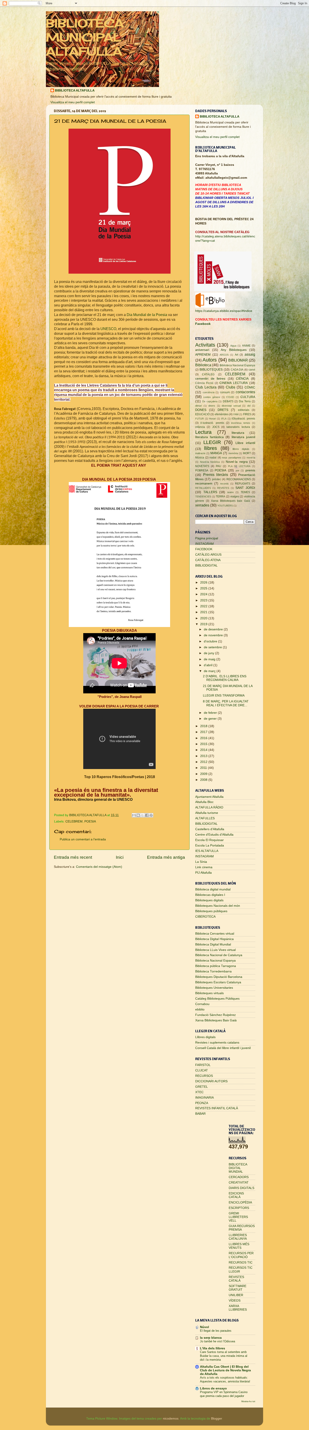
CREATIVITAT (239, 1182)
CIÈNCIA (242, 378)
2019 (204, 624)
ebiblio (199, 1009)
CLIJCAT (201, 1070)
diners (211, 405)
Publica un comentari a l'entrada (83, 839)
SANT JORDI (245, 488)
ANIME (246, 345)
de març (210, 671)
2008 (204, 779)
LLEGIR (212, 442)
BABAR (200, 1113)
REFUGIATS (242, 483)
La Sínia (201, 861)
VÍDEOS (234, 1300)
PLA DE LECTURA (239, 466)
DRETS (223, 410)
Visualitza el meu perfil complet (72, 102)
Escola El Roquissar (209, 840)
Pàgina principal (206, 538)
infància (200, 427)
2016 (204, 738)
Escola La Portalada (209, 845)
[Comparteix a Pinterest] (151, 815)
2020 (204, 618)
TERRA (220, 496)
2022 (204, 606)
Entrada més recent (73, 857)
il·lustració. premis (212, 422)
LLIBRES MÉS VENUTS (239, 1245)
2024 (204, 594)
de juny (209, 653)
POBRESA (201, 470)
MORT (247, 453)
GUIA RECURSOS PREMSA (242, 1227)
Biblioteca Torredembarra (213, 971)
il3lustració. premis (243, 418)
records (224, 483)
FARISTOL (203, 1065)
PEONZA (201, 1103)
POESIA (90, 821)
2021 (204, 612)
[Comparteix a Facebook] (147, 815)
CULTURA (247, 397)
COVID (230, 397)
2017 (204, 732)
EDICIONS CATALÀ (236, 1195)
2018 (204, 726)
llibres (210, 448)
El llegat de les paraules (215, 1330)
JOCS (215, 427)
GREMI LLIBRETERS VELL (238, 1217)
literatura (238, 432)
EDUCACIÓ (202, 414)
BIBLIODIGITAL (206, 565)
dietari (198, 405)
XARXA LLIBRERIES (238, 1307)
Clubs (230, 387)
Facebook (203, 324)
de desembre (214, 629)
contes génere (211, 397)
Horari (212, 418)
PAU (218, 466)
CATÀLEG (208, 374)
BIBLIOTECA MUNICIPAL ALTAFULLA (85, 37)
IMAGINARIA (204, 1097)
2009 (204, 774)
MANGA (216, 453)
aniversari (202, 350)
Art (236, 354)
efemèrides (221, 414)
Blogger (216, 1418)
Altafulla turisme (206, 813)
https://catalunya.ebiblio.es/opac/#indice (223, 311)
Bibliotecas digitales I (210, 895)
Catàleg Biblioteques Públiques (217, 998)
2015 (204, 744)
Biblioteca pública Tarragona (215, 966)
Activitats (205, 345)
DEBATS (228, 401)
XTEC (199, 1092)
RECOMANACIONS (238, 479)
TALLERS (210, 492)
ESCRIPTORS (239, 1208)
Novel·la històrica (210, 462)
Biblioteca (203, 365)
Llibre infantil (245, 443)
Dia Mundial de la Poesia (147, 315)
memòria (233, 453)
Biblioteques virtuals (209, 993)
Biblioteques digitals (209, 900)
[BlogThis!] (138, 815)
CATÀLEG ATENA (208, 560)
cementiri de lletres (210, 378)
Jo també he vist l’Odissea (217, 1341)
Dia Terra (245, 401)
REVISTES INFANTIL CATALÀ (216, 1108)
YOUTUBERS (225, 505)
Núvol (204, 1327)
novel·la (251, 457)
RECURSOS (204, 1076)
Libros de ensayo (213, 1388)
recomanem (203, 483)
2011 (204, 767)
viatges (234, 496)
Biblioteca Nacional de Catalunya (218, 955)
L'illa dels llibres (212, 1348)
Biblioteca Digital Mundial (213, 944)
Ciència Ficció (204, 383)
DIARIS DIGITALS (241, 1188)
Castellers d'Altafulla (209, 829)
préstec (216, 479)
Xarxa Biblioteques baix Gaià (230, 500)
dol (248, 405)
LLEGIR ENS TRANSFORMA (224, 695)
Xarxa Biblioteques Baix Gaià (216, 1020)
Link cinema (203, 867)
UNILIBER (236, 1295)
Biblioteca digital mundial (213, 889)
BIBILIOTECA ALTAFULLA (75, 90)
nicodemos (170, 1418)
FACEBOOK (203, 549)
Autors (209, 360)
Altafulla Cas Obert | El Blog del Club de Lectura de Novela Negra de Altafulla (225, 1370)
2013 (204, 756)
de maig (210, 659)
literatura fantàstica (209, 437)
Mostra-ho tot (248, 1401)
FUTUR (199, 418)
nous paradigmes (231, 457)
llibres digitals (241, 449)
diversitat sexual (231, 405)
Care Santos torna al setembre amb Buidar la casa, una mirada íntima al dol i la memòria (223, 1355)
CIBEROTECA (205, 916)
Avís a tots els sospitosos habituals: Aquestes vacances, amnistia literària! (225, 1379)
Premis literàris (215, 475)
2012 (204, 762)
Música (199, 457)
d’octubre (211, 641)
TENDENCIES (203, 496)
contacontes (245, 392)
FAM (235, 414)
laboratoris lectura (238, 427)
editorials (243, 410)
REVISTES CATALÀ (236, 1278)
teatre (230, 492)
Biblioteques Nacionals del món (217, 905)
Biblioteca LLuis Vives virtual (215, 950)
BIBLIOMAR (238, 360)
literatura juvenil (243, 437)
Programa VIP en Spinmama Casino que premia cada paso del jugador (223, 1394)
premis (250, 470)
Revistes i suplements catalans (217, 1042)
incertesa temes (240, 423)
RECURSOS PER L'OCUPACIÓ (241, 1255)
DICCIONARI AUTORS (211, 1081)
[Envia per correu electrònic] (134, 815)
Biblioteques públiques (211, 911)
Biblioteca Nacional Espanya (237, 365)
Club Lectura (205, 387)
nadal (212, 457)
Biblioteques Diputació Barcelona (218, 977)
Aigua (233, 345)
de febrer (211, 712)
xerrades (202, 505)
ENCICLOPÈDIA (240, 1202)
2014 (204, 750)
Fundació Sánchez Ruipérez (215, 1015)
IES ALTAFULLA (206, 851)
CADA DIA (237, 369)
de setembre (213, 647)
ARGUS (224, 354)
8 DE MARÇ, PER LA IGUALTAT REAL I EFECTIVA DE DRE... (226, 703)
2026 (204, 582)
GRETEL (201, 1086)
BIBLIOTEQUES (211, 369)
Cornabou (202, 1004)
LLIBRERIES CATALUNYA (238, 1236)
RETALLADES (203, 488)
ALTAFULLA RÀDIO (209, 807)
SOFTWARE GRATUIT (237, 1287)
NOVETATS (202, 466)
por (237, 470)
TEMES (245, 492)
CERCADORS (239, 1177)
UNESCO (108, 329)
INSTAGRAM (204, 543)
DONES (200, 410)
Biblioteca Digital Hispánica (214, 939)
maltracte (200, 453)
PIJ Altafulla (203, 872)
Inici (120, 857)
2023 (204, 600)
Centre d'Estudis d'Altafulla (214, 834)
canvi (252, 369)
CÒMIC (250, 387)
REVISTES (223, 488)
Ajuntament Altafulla (209, 796)
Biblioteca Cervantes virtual (214, 933)
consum (225, 392)
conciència (208, 392)
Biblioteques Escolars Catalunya (218, 982)
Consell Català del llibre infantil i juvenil (223, 1048)
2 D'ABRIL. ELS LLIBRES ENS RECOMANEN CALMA (224, 678)
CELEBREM (74, 821)
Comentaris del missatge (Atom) (99, 866)
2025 (204, 588)
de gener (211, 718)
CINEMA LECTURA (233, 383)
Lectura (203, 432)
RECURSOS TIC (240, 1262)
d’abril (208, 665)
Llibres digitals (205, 1037)
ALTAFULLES (205, 818)
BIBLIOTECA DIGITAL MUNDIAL (238, 1168)
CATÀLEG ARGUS (208, 554)
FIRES (247, 414)
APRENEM (203, 354)
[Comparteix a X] (142, 815)
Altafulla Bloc (204, 802)
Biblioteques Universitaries (214, 987)
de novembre (214, 635)
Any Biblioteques (234, 350)
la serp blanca (211, 1337)
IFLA (223, 418)
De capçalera (209, 401)
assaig (250, 354)
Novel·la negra (237, 461)
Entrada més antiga (166, 857)
